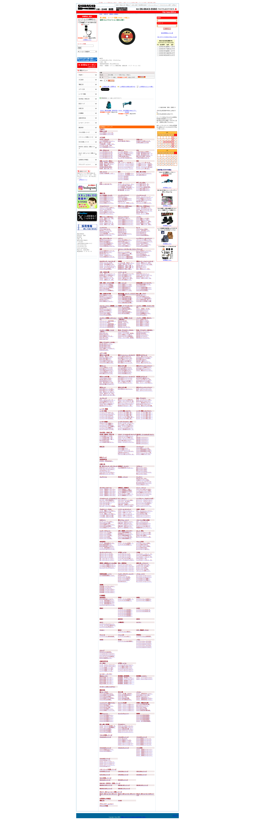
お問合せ (174, 4)
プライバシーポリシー (153, 4)
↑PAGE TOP (175, 815)
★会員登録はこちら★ (167, 33)
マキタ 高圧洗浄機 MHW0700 (108, 110)
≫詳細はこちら (87, 39)
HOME (117, 4)
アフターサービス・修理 (165, 4)
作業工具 (106, 14)
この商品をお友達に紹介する (127, 86)
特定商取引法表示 (143, 4)
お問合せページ (83, 179)
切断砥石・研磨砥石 (113, 14)
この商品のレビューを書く (146, 86)
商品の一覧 (122, 4)
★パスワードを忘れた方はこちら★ (167, 37)
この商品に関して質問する (109, 86)
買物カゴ (128, 4)
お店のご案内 (134, 4)
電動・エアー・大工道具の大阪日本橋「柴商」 (133, 817)
